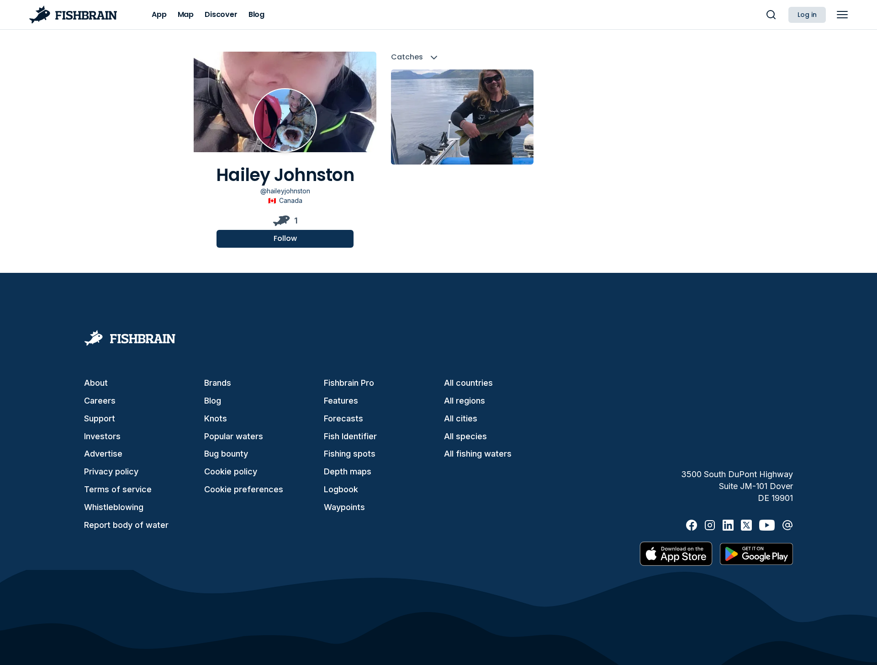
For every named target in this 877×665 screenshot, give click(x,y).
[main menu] (842, 14)
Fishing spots (349, 453)
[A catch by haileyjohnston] (462, 117)
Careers (100, 400)
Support (99, 418)
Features (341, 400)
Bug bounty (226, 453)
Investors (102, 436)
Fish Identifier (350, 436)
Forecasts (343, 418)
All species (465, 436)
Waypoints (344, 507)
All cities (460, 418)
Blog (212, 400)
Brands (217, 383)
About (96, 383)
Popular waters (233, 436)
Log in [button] (807, 14)
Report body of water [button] (126, 525)
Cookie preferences (243, 489)
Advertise (103, 453)
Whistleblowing (113, 507)
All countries (468, 383)
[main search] (771, 14)
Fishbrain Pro (349, 383)
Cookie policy (230, 471)
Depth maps (347, 471)
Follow (285, 238)
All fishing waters (478, 453)
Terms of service (118, 489)
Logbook (341, 489)
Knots (215, 418)
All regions (464, 400)
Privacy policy (111, 471)
